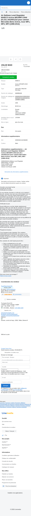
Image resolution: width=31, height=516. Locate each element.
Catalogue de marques (8, 467)
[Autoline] (6, 12)
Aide (3, 424)
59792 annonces (11, 289)
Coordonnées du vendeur (8, 427)
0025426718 (18, 98)
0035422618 (26, 96)
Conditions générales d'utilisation (10, 455)
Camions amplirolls (21, 407)
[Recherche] (28, 7)
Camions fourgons (20, 405)
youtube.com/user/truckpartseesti (10, 315)
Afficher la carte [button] (5, 334)
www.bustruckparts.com (7, 312)
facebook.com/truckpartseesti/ (9, 314)
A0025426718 (26, 98)
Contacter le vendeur (8, 77)
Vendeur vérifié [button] (7, 287)
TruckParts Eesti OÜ (6, 286)
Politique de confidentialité (9, 458)
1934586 (17, 99)
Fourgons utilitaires (20, 403)
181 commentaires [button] (17, 294)
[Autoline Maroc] (11, 2)
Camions (2, 403)
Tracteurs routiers (10, 403)
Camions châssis (11, 407)
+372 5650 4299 (19, 308)
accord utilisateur (17, 389)
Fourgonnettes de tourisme (7, 404)
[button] (28, 2)
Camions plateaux (10, 405)
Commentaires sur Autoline (9, 464)
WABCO (17, 80)
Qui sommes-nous (7, 421)
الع (2, 435)
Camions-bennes (19, 404)
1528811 (22, 99)
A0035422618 (19, 96)
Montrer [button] (12, 308)
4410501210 (18, 93)
